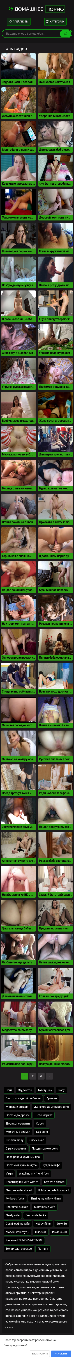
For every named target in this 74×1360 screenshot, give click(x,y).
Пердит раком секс (45, 1148)
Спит (9, 1090)
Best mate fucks (36, 1215)
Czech (40, 1123)
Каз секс (42, 1131)
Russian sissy (15, 1140)
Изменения (59, 1232)
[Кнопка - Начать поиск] (65, 33)
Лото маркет (43, 1115)
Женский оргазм (17, 1106)
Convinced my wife (18, 1223)
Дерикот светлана (18, 1123)
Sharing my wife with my (46, 1198)
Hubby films (43, 1223)
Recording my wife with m (22, 1182)
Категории (56, 21)
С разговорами (16, 1148)
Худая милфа (51, 1165)
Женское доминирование (51, 1106)
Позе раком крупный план (23, 1157)
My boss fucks (15, 1198)
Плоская (40, 1232)
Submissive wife (44, 1207)
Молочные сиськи (18, 1131)
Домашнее (39, 9)
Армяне (52, 1098)
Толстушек (45, 1090)
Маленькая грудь (17, 1232)
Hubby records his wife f (53, 1190)
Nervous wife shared (19, 1190)
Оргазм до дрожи (17, 1115)
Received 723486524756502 (24, 1240)
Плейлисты (20, 21)
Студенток (25, 1090)
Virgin (9, 1173)
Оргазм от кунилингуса (21, 1165)
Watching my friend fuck (34, 1173)
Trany (61, 1090)
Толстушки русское (19, 1248)
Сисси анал (36, 1140)
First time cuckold (17, 1207)
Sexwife (61, 1223)
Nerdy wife (13, 1215)
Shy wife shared (54, 1182)
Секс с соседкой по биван (23, 1098)
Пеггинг (43, 1248)
